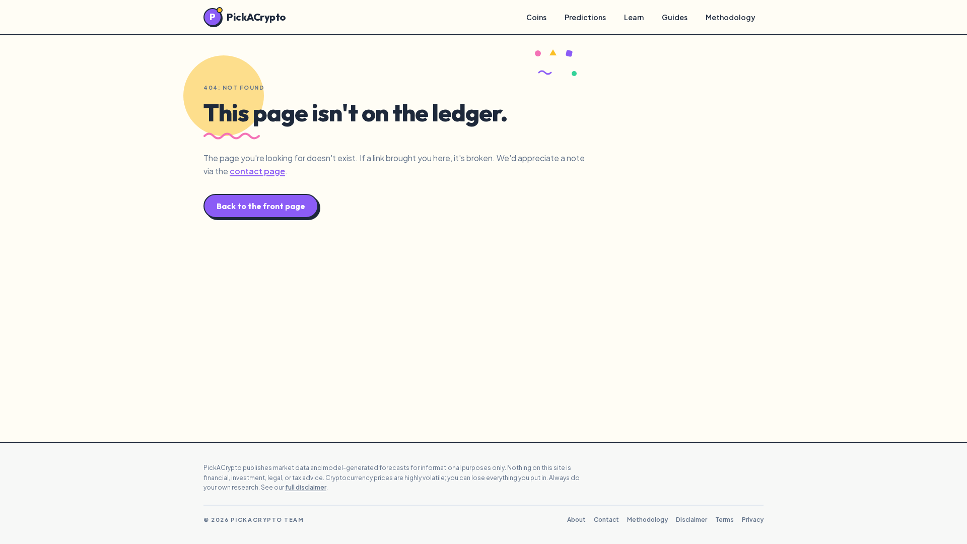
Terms (724, 519)
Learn (634, 17)
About (576, 519)
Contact (606, 519)
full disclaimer (305, 487)
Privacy (753, 519)
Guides (674, 17)
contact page (257, 171)
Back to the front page (261, 206)
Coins (536, 17)
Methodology (730, 17)
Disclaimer (691, 519)
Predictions (585, 17)
